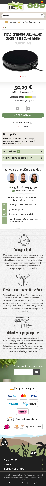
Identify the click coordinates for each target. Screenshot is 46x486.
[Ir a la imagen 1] (20, 76)
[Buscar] (41, 15)
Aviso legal (32, 483)
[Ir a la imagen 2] (23, 76)
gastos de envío (28, 92)
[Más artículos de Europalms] (23, 43)
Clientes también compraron (17, 158)
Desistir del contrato (18, 483)
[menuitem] (38, 2)
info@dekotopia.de (25, 191)
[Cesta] (42, 6)
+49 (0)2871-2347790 (31, 22)
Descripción (9, 134)
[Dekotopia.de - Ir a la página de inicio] (15, 5)
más (19, 144)
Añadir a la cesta (22, 115)
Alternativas (11, 151)
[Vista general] (3, 28)
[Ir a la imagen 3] (25, 76)
